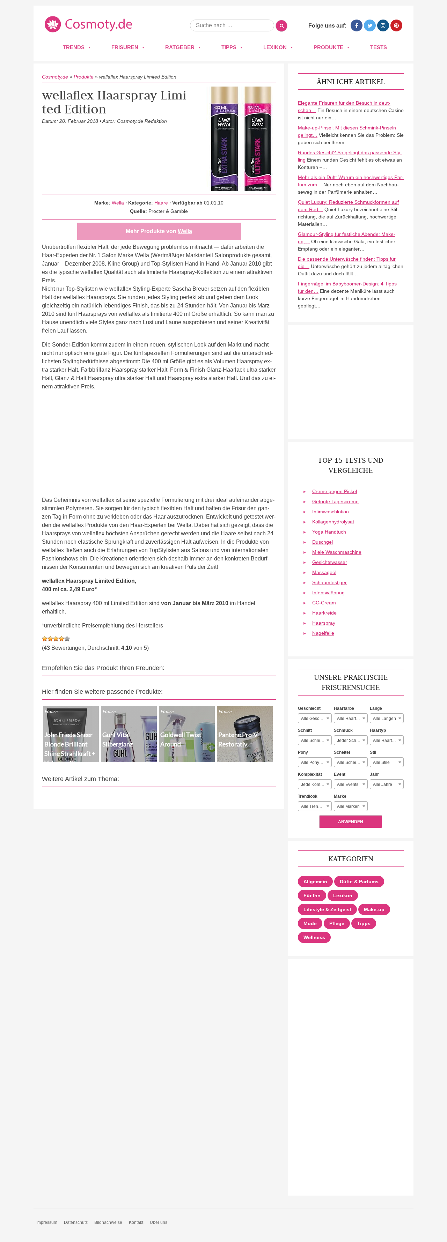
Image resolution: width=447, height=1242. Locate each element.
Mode (310, 923)
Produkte (328, 47)
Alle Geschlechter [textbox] (316, 718)
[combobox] (315, 718)
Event (339, 774)
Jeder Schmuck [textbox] (351, 740)
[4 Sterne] (61, 638)
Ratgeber (180, 47)
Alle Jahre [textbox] (382, 784)
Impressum (46, 1222)
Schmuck (343, 730)
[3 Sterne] (56, 638)
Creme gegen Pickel (334, 491)
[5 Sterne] (67, 638)
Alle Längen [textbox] (384, 718)
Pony (303, 752)
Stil (373, 752)
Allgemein (315, 881)
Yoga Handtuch (329, 532)
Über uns (158, 1222)
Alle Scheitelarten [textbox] (352, 762)
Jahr (374, 774)
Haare (161, 203)
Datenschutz (76, 1222)
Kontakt (136, 1222)
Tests (378, 47)
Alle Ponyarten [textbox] (315, 762)
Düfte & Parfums (359, 881)
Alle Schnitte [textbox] (313, 740)
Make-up (374, 909)
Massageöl (324, 572)
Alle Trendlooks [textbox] (316, 806)
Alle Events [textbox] (347, 784)
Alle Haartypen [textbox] (387, 740)
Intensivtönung (328, 592)
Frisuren (124, 47)
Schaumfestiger (329, 582)
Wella (118, 203)
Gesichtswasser (329, 562)
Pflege (336, 923)
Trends (74, 47)
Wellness (314, 937)
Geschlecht (309, 708)
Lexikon (275, 47)
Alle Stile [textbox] (381, 762)
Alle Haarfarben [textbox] (352, 718)
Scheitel (342, 752)
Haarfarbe (344, 708)
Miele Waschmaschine (336, 552)
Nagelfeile (323, 633)
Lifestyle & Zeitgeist (327, 909)
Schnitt (305, 730)
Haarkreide (324, 613)
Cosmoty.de (55, 77)
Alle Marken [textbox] (348, 806)
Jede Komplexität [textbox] (316, 784)
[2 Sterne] (50, 638)
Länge (376, 708)
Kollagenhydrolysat (333, 522)
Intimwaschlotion (330, 511)
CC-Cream (324, 602)
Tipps (228, 47)
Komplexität (310, 774)
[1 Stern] (44, 638)
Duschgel (322, 542)
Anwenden (350, 821)
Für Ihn (312, 895)
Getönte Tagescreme (335, 501)
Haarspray (323, 623)
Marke (340, 796)
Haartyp (378, 730)
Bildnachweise (108, 1222)
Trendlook (307, 796)
